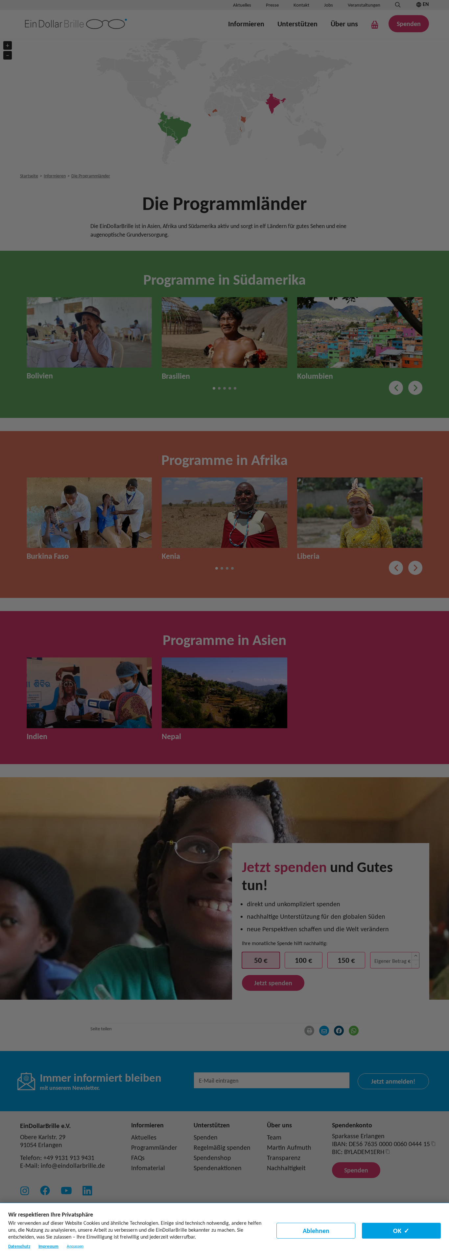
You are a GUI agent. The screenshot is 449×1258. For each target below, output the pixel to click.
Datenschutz (19, 1246)
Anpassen (75, 1246)
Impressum (48, 1246)
